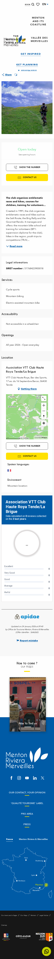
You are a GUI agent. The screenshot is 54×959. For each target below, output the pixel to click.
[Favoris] (38, 4)
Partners (33, 915)
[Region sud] (44, 937)
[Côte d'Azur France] (23, 937)
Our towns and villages (9, 915)
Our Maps (23, 915)
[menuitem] (38, 21)
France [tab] (9, 839)
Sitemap (4, 925)
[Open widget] (46, 951)
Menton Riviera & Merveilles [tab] (33, 839)
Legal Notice (43, 915)
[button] (32, 4)
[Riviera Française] (6, 937)
